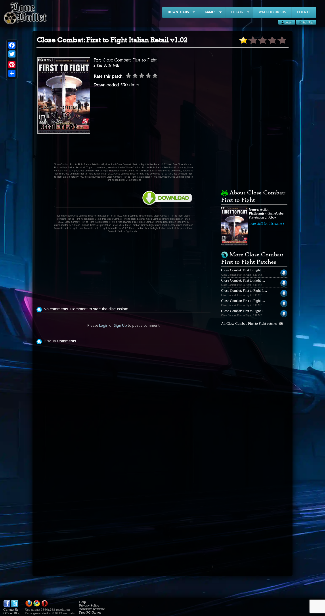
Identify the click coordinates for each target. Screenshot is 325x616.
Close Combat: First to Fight (130, 60)
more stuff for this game (265, 223)
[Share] (12, 73)
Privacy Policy (89, 605)
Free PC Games (90, 612)
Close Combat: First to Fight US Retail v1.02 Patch (257, 270)
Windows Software (92, 609)
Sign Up (120, 325)
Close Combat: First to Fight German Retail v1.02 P (257, 301)
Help (82, 602)
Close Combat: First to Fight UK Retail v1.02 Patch (257, 280)
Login (103, 325)
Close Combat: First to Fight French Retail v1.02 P (256, 311)
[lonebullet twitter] (14, 606)
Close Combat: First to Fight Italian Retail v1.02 (254, 290)
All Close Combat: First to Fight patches (249, 323)
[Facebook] (12, 45)
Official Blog (12, 613)
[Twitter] (12, 54)
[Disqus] (123, 401)
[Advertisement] (123, 150)
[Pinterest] (12, 64)
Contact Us (10, 609)
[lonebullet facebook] (6, 606)
